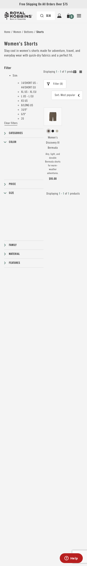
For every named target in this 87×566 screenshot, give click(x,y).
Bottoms (28, 32)
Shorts (40, 32)
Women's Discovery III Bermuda (53, 143)
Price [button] (12, 184)
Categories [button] (16, 133)
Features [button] (14, 263)
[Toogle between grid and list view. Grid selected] (78, 72)
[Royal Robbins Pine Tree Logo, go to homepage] (20, 15)
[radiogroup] (53, 131)
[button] (69, 15)
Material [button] (14, 254)
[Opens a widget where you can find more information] (71, 558)
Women (17, 32)
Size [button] (11, 193)
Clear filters (11, 123)
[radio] (48, 131)
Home (7, 32)
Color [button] (12, 142)
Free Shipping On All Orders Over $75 (43, 4)
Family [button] (13, 245)
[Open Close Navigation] (79, 16)
